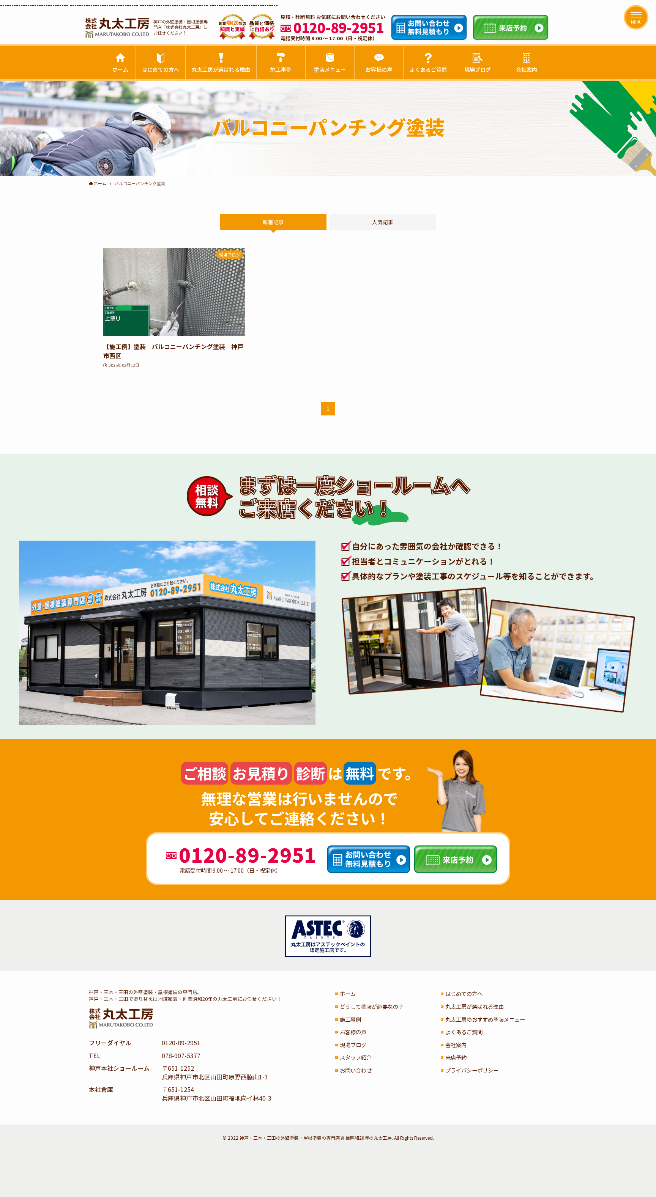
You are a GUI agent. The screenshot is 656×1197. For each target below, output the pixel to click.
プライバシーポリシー (471, 1070)
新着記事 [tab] (273, 222)
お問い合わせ (356, 1070)
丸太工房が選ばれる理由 (474, 1006)
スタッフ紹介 (356, 1057)
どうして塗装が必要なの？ (372, 1006)
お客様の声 (353, 1032)
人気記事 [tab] (382, 222)
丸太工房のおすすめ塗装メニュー (485, 1019)
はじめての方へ (464, 993)
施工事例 (350, 1019)
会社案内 (456, 1045)
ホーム (348, 993)
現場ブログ (353, 1045)
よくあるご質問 (464, 1032)
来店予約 (456, 1057)
